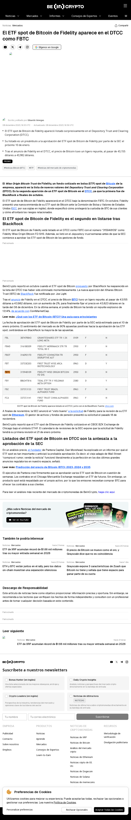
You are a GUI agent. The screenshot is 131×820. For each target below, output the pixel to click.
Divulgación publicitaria (116, 742)
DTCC (88, 191)
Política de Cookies (65, 802)
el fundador (35, 450)
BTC (74, 299)
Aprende (40, 738)
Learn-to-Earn (43, 755)
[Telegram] (20, 47)
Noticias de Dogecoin (81, 771)
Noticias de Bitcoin (80, 742)
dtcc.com (109, 406)
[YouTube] (5, 47)
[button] (34, 683)
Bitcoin (110, 183)
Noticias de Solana (80, 776)
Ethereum (18, 415)
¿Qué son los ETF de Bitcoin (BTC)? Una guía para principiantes (56, 316)
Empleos (7, 749)
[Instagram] (27, 47)
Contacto (7, 738)
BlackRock (27, 294)
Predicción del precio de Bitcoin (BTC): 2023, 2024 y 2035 (53, 467)
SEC (14, 208)
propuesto (82, 286)
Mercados (17, 25)
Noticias (7, 25)
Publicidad (8, 733)
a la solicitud (75, 411)
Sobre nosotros (11, 744)
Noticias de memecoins (82, 782)
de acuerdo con (20, 311)
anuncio (15, 299)
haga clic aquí (106, 492)
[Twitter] (12, 47)
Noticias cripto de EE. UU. (81, 764)
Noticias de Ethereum (81, 757)
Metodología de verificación (112, 735)
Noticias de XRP (78, 737)
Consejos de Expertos (47, 749)
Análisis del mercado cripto (80, 750)
